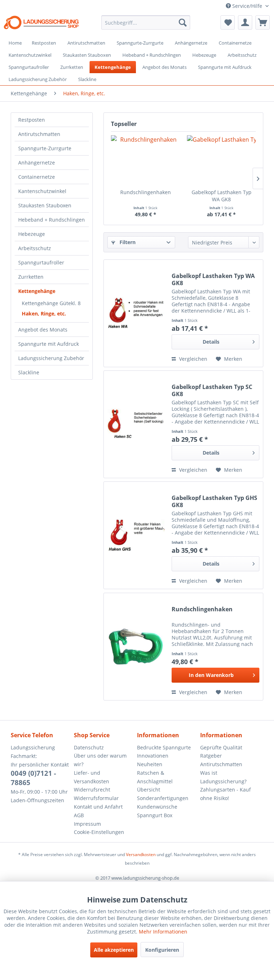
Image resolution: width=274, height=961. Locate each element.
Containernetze (36, 176)
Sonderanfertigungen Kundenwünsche (162, 802)
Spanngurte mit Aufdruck (48, 343)
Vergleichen (192, 358)
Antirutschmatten (39, 134)
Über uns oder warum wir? (100, 760)
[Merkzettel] (227, 22)
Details (211, 341)
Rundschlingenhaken (145, 192)
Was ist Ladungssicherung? (223, 777)
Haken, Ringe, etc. (44, 313)
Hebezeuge (31, 234)
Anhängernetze (36, 162)
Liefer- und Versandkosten (91, 777)
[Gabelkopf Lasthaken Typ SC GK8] (135, 424)
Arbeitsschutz (34, 248)
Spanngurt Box (154, 815)
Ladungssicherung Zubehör (51, 358)
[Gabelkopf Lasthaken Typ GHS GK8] (135, 535)
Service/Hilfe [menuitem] (247, 5)
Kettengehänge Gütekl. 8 (51, 303)
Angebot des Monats (42, 329)
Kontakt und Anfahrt (98, 806)
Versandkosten (141, 854)
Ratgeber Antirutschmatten (221, 760)
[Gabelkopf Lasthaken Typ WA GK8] (221, 160)
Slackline (28, 372)
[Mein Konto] (245, 22)
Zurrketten (31, 276)
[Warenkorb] (262, 22)
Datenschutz (89, 747)
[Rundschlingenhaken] (145, 160)
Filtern (127, 242)
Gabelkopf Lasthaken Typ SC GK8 (212, 390)
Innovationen (152, 755)
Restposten (31, 119)
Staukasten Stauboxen (44, 205)
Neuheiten (149, 764)
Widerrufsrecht (92, 789)
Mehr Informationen (163, 931)
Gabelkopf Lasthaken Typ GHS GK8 (214, 501)
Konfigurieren (162, 949)
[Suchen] (182, 22)
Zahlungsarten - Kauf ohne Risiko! (225, 793)
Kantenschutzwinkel (42, 191)
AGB (79, 815)
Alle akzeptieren (114, 949)
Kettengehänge (36, 291)
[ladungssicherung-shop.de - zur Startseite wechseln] (41, 24)
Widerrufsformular (96, 798)
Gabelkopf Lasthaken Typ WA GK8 (222, 196)
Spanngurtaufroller (41, 262)
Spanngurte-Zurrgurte (44, 148)
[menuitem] (146, 22)
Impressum (87, 823)
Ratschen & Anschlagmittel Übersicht (155, 781)
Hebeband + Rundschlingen (51, 219)
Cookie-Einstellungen (99, 832)
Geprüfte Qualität (221, 747)
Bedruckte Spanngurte (164, 747)
